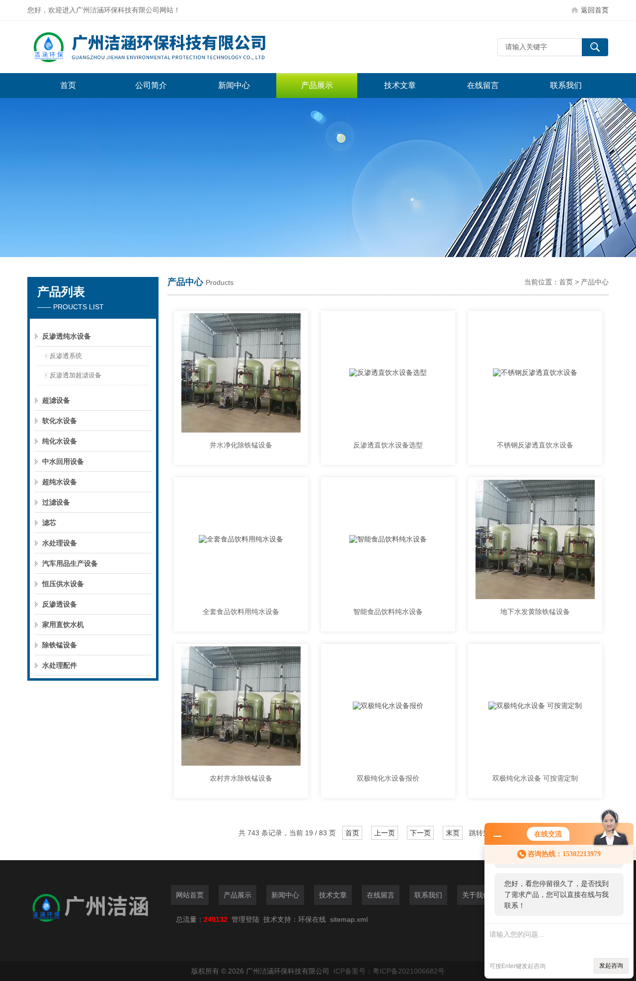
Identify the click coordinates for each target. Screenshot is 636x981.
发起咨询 (611, 965)
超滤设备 (56, 400)
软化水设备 (59, 421)
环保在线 (312, 919)
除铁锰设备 (59, 645)
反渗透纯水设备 (66, 336)
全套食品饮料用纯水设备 (241, 612)
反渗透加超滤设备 (75, 375)
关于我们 (476, 895)
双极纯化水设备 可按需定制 (535, 778)
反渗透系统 (66, 355)
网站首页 (190, 895)
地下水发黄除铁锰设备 (535, 612)
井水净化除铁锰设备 (241, 445)
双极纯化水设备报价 (388, 778)
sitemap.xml (349, 919)
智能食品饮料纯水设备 (388, 612)
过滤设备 (56, 502)
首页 (68, 85)
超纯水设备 (59, 482)
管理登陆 (245, 919)
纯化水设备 (59, 441)
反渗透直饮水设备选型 (388, 445)
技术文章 (400, 85)
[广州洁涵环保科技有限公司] (176, 47)
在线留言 (483, 85)
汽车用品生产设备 (70, 563)
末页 (453, 833)
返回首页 (595, 10)
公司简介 (151, 85)
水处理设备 (59, 543)
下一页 (420, 833)
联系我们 (566, 85)
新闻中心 (234, 85)
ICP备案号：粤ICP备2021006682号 (389, 971)
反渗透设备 (59, 604)
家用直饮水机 (63, 624)
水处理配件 (59, 665)
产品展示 (317, 85)
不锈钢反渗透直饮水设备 (535, 445)
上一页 (384, 833)
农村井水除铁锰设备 (241, 778)
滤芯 (49, 523)
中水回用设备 (63, 461)
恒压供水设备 (63, 584)
